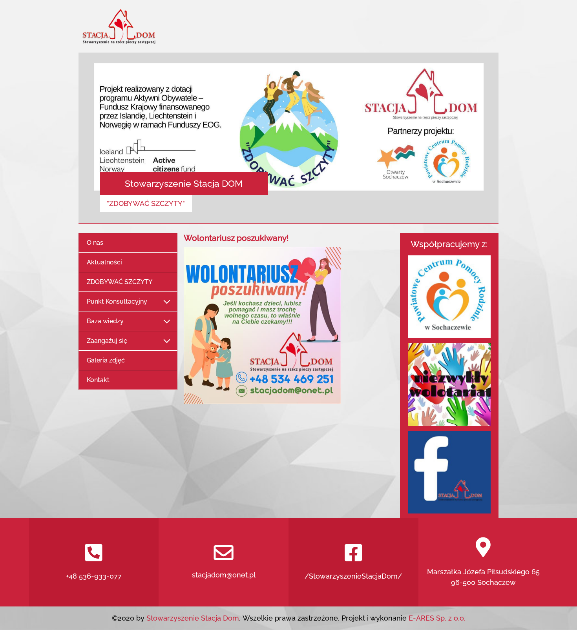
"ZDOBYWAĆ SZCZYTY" (146, 203)
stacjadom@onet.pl (224, 575)
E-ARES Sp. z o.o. (437, 618)
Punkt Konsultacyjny (117, 301)
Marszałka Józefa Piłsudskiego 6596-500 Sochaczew (483, 577)
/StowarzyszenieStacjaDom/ (353, 576)
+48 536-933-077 (94, 576)
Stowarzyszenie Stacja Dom (191, 618)
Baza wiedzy (105, 321)
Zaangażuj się (107, 340)
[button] (110, 138)
